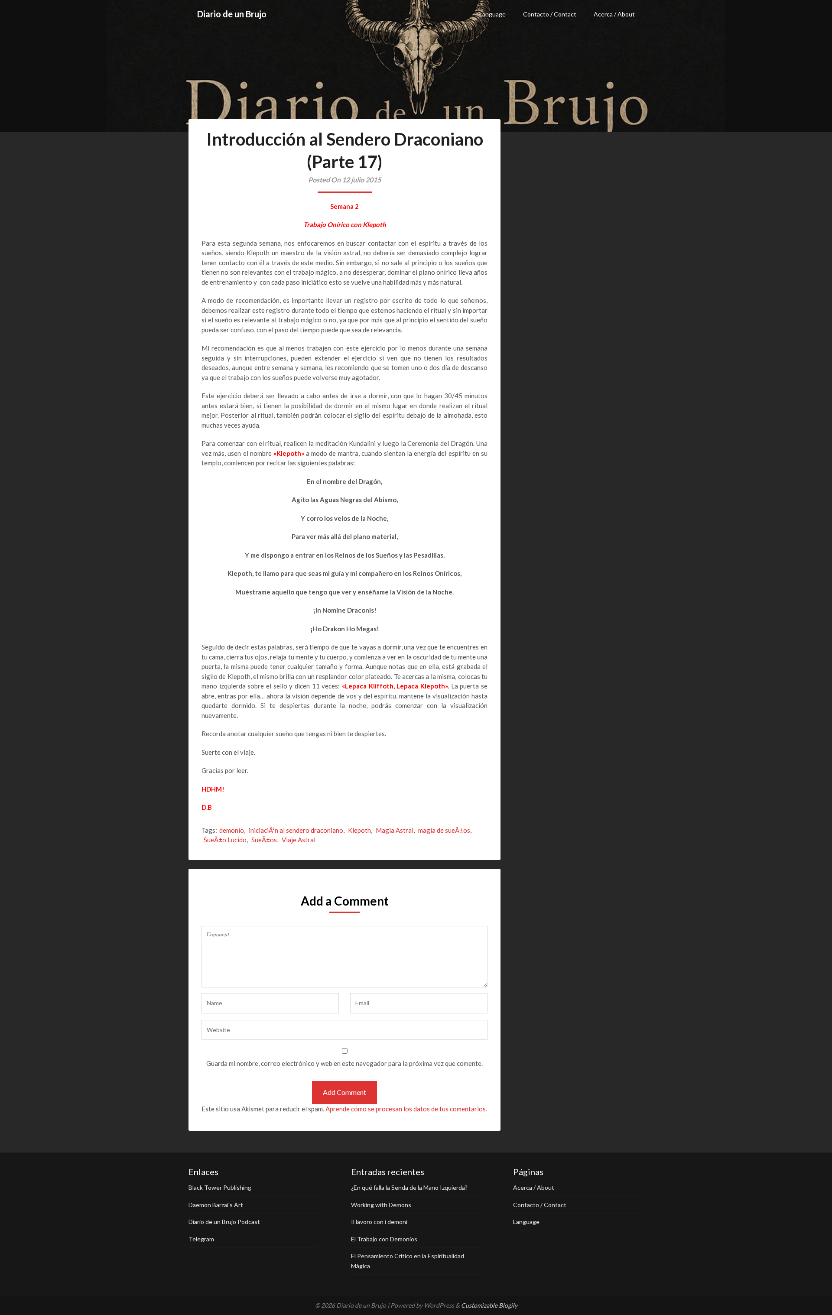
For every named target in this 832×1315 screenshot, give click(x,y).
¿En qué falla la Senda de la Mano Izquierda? (409, 1187)
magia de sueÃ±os (444, 830)
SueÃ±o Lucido (225, 840)
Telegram (201, 1239)
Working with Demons (381, 1204)
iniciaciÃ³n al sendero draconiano (296, 830)
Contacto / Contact (549, 14)
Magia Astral (394, 830)
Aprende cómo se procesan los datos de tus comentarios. (406, 1109)
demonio (231, 830)
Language (492, 14)
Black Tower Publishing (219, 1187)
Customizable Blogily (489, 1305)
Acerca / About (614, 14)
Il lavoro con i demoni (379, 1221)
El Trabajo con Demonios (384, 1239)
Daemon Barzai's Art (215, 1204)
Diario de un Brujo (231, 14)
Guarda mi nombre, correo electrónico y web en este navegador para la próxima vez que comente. (344, 1063)
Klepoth (359, 830)
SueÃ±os (264, 840)
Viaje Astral (298, 840)
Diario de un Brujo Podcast (224, 1221)
